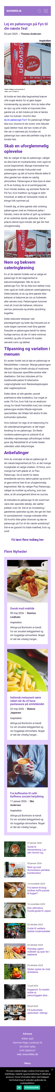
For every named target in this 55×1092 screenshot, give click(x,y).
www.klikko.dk (30, 1054)
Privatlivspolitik (31, 1088)
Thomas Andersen (31, 33)
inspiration (45, 40)
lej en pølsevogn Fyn (15, 119)
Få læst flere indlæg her (27, 540)
